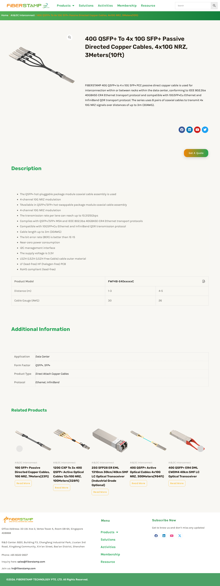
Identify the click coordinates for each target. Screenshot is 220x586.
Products (64, 5)
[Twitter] (180, 535)
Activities (105, 5)
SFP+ (47, 365)
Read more (23, 483)
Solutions (86, 5)
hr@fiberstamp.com (23, 568)
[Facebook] (156, 535)
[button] (69, 37)
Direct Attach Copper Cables (52, 373)
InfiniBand (53, 382)
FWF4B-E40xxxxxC (121, 281)
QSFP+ (39, 365)
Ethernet (40, 382)
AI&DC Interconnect (23, 15)
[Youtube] (172, 535)
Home (4, 15)
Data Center (42, 356)
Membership (127, 5)
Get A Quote (196, 153)
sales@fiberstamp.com (31, 561)
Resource (148, 5)
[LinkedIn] (164, 535)
